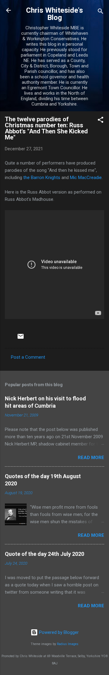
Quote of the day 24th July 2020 (44, 554)
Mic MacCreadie (86, 177)
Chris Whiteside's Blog (54, 14)
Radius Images (67, 644)
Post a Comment (28, 357)
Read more (91, 457)
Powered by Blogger (58, 632)
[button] (100, 121)
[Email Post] (20, 338)
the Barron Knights (41, 177)
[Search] (100, 12)
